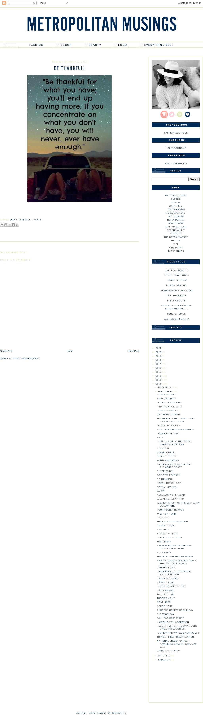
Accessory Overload (171, 495)
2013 (159, 380)
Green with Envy (168, 578)
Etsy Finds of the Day (171, 586)
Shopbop (176, 233)
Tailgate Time (166, 594)
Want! (161, 491)
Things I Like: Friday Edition (175, 637)
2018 (159, 360)
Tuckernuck (176, 251)
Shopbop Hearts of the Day (175, 610)
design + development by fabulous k (101, 713)
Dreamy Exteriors (169, 402)
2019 (159, 356)
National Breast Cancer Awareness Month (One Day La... (177, 644)
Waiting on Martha (176, 319)
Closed (176, 199)
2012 (159, 384)
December (165, 387)
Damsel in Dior (177, 280)
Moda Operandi (176, 213)
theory (176, 240)
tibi (176, 244)
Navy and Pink (166, 398)
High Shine (164, 552)
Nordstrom (175, 223)
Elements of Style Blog (176, 290)
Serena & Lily (176, 230)
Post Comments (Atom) (27, 358)
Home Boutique (176, 148)
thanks (36, 219)
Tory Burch (176, 247)
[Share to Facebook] (13, 225)
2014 (159, 376)
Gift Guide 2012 (167, 456)
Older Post (133, 351)
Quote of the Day (168, 425)
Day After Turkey (168, 475)
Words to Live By (168, 651)
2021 (159, 348)
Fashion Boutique (176, 133)
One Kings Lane (176, 227)
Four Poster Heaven (170, 510)
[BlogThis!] (6, 225)
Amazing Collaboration (173, 622)
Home (70, 351)
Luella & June (176, 300)
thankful (24, 219)
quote (13, 219)
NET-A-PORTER (176, 220)
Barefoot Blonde (176, 270)
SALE (160, 437)
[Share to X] (9, 225)
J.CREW (175, 202)
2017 (159, 364)
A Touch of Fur (167, 533)
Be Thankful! (165, 479)
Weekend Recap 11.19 (170, 499)
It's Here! (163, 518)
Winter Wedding (168, 460)
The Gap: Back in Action (172, 521)
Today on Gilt (166, 598)
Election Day (165, 614)
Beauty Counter (176, 195)
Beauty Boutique (176, 163)
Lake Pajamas (176, 209)
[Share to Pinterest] (17, 225)
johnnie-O (176, 206)
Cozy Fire (163, 448)
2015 (159, 372)
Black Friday (165, 471)
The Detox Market (176, 237)
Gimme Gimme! (166, 452)
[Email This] (2, 225)
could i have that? (176, 275)
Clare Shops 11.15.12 (169, 537)
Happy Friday (166, 582)
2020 (159, 352)
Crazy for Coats (168, 410)
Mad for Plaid (166, 514)
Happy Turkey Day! (169, 483)
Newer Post (6, 351)
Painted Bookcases (169, 406)
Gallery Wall (166, 590)
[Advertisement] (176, 681)
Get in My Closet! (168, 414)
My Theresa (176, 216)
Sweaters (163, 529)
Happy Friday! (166, 394)
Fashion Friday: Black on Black (178, 633)
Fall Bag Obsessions (170, 618)
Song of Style (176, 314)
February (165, 659)
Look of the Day (168, 433)
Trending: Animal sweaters (175, 556)
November (165, 391)
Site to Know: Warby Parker (175, 429)
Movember (164, 541)
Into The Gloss (176, 295)
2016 (159, 368)
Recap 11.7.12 (164, 606)
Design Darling (176, 285)
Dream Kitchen (167, 487)
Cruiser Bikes (166, 567)
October (164, 655)
